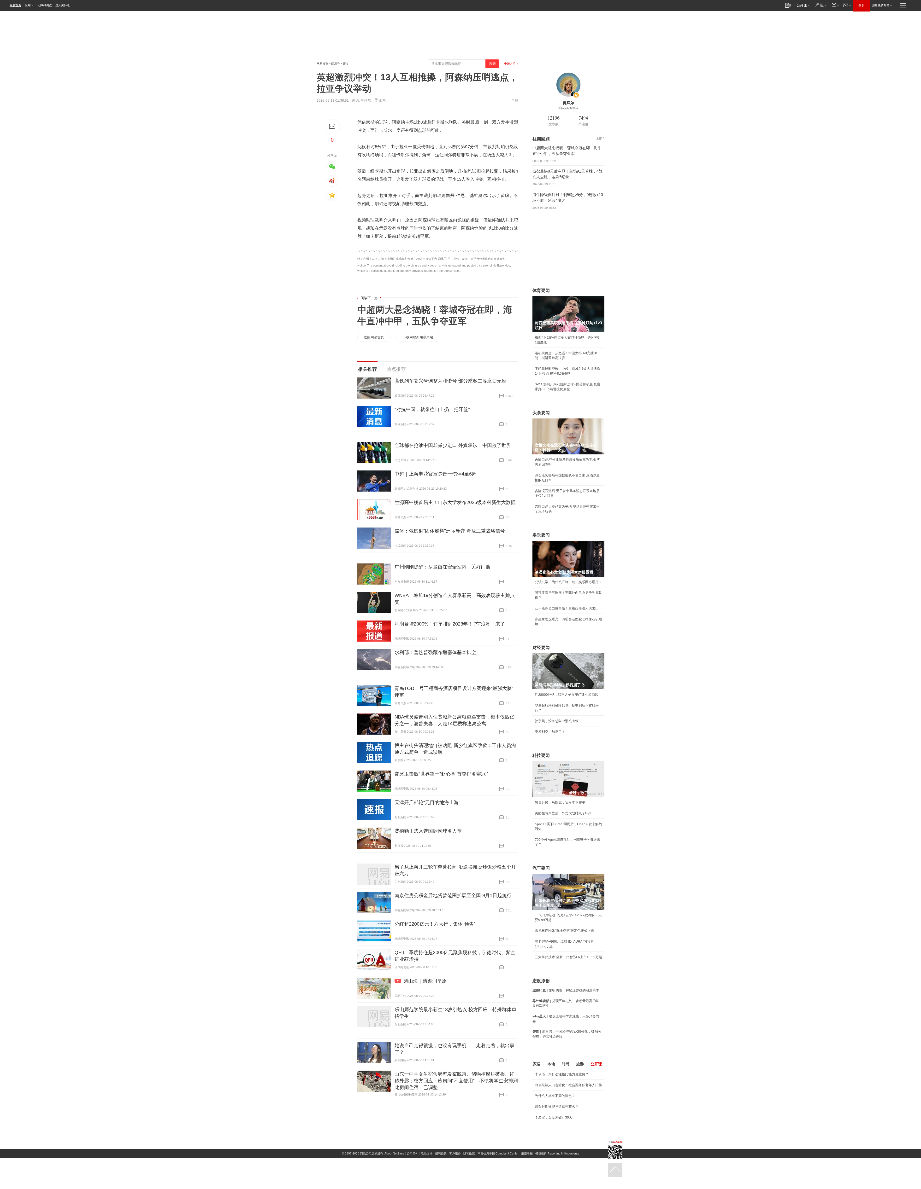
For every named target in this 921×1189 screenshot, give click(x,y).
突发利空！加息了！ (550, 732)
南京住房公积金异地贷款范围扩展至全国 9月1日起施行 (453, 895)
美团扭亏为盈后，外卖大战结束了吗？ (563, 813)
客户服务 (455, 1179)
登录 (861, 5)
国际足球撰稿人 (568, 108)
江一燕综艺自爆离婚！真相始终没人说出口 (567, 608)
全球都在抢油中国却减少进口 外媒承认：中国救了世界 (453, 445)
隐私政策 (469, 1179)
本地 (551, 1064)
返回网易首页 (374, 337)
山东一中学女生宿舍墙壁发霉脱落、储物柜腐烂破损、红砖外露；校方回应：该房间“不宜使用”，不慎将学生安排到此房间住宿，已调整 (456, 1080)
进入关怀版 (62, 5)
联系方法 (426, 1179)
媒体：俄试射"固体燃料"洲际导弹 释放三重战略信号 (450, 531)
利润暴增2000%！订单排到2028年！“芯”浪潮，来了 (450, 623)
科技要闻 (541, 755)
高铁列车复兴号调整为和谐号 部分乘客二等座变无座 (450, 380)
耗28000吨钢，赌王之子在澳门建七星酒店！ (568, 694)
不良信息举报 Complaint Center (498, 1179)
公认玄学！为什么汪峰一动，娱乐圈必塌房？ (568, 582)
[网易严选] (820, 5)
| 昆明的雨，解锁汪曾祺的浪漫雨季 (565, 990)
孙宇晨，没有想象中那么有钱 (557, 721)
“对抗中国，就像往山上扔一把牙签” (432, 409)
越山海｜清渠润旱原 (425, 981)
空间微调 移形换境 (549, 1146)
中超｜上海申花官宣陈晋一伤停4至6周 (436, 473)
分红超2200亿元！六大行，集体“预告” (435, 924)
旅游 (580, 1064)
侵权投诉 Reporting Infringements (557, 1179)
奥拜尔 (366, 100)
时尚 (565, 1064)
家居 (537, 1064)
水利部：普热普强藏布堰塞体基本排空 (435, 652)
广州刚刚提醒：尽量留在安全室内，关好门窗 (442, 566)
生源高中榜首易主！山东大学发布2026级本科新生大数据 (455, 502)
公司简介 (412, 1179)
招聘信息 (441, 1179)
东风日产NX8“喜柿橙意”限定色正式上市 (564, 931)
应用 (28, 5)
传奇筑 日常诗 (545, 1124)
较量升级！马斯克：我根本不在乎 (560, 802)
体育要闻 (541, 290)
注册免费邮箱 (880, 5)
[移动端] (788, 5)
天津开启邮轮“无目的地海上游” (427, 802)
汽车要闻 (541, 868)
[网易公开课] (803, 5)
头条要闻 (541, 412)
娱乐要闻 (541, 535)
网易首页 (15, 5)
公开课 (596, 1064)
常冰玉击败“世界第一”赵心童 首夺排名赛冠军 (442, 774)
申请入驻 (510, 63)
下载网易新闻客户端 (418, 337)
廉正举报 (527, 1179)
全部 (599, 138)
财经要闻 (541, 647)
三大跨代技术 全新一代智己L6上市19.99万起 (568, 957)
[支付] (835, 5)
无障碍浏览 (44, 5)
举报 (514, 100)
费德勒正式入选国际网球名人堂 (428, 831)
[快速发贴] (332, 126)
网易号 (335, 63)
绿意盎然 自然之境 (549, 1135)
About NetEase (394, 1179)
